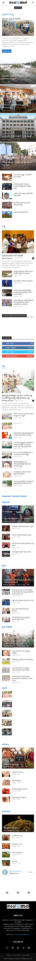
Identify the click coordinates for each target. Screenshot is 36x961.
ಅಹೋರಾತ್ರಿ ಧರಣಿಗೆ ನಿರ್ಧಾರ (21, 212)
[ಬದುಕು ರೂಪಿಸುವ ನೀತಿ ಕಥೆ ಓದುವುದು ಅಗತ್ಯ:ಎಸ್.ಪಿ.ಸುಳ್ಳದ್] (7, 416)
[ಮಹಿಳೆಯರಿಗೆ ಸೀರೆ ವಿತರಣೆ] (18, 241)
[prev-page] (3, 221)
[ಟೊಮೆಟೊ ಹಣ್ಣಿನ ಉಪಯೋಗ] (6, 791)
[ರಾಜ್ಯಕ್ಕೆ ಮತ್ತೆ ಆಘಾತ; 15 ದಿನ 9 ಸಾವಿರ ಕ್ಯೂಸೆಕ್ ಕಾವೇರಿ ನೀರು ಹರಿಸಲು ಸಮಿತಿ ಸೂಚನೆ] (7, 273)
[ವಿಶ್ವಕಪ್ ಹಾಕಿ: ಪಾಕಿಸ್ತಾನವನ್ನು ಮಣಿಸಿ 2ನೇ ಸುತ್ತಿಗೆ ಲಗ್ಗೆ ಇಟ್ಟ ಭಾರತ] (18, 577)
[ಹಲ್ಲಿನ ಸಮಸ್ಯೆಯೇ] (6, 782)
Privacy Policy (25, 955)
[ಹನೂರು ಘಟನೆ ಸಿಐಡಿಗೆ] (18, 28)
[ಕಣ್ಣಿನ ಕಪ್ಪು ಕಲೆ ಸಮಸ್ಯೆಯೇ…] (6, 799)
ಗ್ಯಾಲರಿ (4, 688)
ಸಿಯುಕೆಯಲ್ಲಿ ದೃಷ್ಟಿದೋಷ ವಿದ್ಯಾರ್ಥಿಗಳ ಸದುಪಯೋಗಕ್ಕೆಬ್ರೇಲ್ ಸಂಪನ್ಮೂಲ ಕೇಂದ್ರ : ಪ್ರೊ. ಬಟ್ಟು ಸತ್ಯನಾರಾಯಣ (23, 444)
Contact (9, 955)
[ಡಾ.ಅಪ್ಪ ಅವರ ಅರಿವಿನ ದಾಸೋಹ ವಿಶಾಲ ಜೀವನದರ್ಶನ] (7, 474)
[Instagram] (13, 948)
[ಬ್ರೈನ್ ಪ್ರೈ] (6, 863)
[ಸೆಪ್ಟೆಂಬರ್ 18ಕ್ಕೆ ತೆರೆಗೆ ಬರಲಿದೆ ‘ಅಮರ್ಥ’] (18, 514)
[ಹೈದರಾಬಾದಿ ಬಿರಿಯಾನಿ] (18, 823)
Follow (30, 347)
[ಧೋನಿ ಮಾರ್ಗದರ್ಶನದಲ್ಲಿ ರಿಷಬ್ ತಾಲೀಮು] (6, 611)
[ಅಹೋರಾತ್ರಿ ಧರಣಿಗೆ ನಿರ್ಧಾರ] (7, 214)
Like (31, 343)
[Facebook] (7, 948)
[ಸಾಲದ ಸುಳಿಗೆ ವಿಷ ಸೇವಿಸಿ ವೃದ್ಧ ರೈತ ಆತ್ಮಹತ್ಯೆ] (6, 653)
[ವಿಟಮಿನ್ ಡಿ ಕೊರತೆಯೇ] (18, 758)
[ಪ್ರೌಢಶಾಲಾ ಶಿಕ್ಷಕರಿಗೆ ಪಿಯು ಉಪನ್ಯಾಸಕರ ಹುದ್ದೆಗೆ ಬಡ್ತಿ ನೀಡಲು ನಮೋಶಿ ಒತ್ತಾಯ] (7, 464)
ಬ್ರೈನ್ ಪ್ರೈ (14, 861)
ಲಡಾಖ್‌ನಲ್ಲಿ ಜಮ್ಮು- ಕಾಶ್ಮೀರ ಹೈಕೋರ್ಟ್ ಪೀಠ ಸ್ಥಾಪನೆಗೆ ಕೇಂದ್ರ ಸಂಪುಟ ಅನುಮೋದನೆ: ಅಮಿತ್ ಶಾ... (24, 302)
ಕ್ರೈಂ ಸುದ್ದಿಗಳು (7, 627)
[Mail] (18, 948)
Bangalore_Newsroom (9, 521)
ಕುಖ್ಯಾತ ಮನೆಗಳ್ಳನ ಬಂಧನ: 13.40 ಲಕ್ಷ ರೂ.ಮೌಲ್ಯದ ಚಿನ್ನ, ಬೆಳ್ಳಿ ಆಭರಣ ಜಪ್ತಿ (17, 396)
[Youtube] (29, 948)
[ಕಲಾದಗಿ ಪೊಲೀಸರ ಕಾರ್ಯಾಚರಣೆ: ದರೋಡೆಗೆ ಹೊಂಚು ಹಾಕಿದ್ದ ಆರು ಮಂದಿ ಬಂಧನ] (6, 678)
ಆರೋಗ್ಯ (5, 744)
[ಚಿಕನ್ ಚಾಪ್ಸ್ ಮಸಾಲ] (6, 854)
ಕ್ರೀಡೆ (4, 566)
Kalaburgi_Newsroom (8, 400)
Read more (7, 51)
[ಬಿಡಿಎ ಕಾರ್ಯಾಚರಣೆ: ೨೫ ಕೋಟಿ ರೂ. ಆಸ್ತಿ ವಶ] (18, 156)
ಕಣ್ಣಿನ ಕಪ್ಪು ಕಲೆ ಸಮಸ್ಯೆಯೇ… (19, 797)
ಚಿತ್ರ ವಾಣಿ (5, 502)
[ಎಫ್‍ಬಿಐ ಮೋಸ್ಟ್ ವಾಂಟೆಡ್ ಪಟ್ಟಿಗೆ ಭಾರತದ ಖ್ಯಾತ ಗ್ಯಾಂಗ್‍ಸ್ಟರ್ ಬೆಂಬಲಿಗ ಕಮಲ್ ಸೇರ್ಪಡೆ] (7, 292)
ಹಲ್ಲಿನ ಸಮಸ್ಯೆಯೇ (16, 780)
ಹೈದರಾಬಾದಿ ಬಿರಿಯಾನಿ (11, 828)
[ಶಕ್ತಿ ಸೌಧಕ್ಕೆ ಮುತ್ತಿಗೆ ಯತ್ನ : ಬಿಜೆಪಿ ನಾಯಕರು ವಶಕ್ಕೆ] (7, 205)
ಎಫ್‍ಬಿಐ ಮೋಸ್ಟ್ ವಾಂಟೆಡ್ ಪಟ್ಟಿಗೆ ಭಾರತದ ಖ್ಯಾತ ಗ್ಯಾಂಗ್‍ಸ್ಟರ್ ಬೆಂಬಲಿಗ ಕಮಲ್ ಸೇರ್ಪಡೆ (23, 292)
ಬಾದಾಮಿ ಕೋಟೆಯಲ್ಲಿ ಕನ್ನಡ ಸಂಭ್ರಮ (21, 535)
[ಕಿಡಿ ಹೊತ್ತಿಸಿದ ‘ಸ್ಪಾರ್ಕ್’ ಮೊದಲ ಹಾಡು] (6, 554)
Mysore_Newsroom (7, 258)
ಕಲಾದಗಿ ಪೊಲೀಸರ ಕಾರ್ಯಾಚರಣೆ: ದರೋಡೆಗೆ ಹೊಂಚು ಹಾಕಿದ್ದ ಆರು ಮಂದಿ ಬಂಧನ (22, 678)
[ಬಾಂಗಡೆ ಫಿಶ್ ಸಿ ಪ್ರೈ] (6, 838)
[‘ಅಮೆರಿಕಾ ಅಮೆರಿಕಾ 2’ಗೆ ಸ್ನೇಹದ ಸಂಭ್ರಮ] (6, 528)
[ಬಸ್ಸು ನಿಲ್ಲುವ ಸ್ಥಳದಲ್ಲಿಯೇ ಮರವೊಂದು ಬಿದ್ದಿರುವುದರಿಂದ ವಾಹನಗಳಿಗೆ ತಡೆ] (7, 483)
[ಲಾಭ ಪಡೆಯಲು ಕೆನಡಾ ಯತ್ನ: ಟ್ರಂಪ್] (7, 283)
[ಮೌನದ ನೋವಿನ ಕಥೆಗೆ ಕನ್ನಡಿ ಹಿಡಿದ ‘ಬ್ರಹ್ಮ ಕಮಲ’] (6, 545)
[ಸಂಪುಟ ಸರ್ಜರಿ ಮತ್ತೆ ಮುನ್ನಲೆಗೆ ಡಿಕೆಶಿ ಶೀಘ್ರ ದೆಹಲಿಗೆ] (7, 195)
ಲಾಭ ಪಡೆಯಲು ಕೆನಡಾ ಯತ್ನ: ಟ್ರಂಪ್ (23, 281)
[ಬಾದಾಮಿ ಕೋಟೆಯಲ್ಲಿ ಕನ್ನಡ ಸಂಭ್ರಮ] (6, 537)
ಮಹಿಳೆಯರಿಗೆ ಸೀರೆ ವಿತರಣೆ (12, 255)
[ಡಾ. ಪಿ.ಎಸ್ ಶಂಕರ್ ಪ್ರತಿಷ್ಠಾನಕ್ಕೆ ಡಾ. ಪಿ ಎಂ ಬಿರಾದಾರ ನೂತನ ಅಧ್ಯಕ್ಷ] (7, 454)
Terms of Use (16, 955)
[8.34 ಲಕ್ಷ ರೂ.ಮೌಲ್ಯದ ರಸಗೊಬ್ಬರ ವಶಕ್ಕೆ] (6, 661)
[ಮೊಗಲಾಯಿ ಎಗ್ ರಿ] (6, 846)
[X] (23, 948)
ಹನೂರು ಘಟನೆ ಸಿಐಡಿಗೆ (11, 19)
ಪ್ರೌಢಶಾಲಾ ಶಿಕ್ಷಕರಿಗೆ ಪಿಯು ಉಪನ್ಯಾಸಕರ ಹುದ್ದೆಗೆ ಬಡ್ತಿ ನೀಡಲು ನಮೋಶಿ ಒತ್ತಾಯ (22, 464)
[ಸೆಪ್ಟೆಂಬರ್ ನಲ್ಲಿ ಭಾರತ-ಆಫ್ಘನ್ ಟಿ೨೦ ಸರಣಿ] (6, 602)
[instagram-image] (7, 882)
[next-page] (6, 221)
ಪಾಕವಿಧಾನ (6, 811)
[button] (3, 2)
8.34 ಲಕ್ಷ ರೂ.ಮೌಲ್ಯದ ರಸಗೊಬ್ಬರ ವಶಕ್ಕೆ (22, 659)
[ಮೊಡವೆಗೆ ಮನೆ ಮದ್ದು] (6, 774)
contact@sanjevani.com (22, 934)
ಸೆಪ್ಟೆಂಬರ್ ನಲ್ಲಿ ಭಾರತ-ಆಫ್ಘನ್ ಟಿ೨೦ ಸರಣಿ (23, 600)
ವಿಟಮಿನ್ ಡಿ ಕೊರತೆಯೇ (11, 764)
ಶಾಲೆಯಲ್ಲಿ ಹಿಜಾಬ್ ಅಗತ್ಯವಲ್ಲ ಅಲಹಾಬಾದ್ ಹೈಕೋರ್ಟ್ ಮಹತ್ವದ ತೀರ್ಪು (22, 186)
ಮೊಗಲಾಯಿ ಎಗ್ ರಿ (17, 844)
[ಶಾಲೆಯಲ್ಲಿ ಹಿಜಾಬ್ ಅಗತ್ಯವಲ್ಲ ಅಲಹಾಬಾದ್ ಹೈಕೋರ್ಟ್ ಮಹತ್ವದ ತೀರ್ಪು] (7, 186)
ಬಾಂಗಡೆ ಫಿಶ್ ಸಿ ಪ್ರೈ (17, 835)
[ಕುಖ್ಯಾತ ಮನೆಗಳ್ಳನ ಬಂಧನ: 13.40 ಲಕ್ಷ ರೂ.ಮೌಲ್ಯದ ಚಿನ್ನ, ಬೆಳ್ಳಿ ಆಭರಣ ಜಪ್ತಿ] (18, 381)
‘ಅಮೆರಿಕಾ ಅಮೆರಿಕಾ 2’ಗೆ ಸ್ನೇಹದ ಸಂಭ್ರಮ (23, 526)
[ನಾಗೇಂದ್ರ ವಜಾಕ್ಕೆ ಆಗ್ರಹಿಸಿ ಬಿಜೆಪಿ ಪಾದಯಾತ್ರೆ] (18, 99)
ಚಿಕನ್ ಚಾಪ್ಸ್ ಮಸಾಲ (17, 852)
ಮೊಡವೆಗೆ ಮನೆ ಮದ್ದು (17, 772)
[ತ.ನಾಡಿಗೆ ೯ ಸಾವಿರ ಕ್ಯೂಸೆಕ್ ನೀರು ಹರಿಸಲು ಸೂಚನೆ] (18, 70)
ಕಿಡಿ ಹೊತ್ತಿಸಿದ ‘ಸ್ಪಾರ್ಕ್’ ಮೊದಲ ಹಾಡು (21, 552)
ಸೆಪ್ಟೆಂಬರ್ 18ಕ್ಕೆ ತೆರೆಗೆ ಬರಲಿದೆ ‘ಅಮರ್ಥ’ (16, 519)
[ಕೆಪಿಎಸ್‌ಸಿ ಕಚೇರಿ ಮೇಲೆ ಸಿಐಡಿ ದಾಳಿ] (18, 127)
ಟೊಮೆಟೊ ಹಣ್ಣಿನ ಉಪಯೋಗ (20, 789)
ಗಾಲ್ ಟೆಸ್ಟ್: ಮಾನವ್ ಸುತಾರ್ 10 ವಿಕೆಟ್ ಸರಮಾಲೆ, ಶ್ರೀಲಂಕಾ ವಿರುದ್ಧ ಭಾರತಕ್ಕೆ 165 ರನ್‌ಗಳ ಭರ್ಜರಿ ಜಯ (22, 592)
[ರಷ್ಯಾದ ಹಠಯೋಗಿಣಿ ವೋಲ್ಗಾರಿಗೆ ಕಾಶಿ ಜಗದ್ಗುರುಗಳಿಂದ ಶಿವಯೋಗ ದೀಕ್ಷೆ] (7, 435)
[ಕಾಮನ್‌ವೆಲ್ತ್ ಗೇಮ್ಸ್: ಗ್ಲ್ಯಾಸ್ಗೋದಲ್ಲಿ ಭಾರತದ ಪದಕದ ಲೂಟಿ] (6, 619)
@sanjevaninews (15, 871)
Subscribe (30, 356)
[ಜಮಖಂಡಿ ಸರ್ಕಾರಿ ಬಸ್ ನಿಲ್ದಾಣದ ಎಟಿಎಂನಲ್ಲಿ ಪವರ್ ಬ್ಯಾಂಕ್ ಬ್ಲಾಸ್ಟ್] (6, 670)
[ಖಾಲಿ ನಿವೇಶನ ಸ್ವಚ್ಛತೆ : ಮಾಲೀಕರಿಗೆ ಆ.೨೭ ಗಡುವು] (7, 177)
